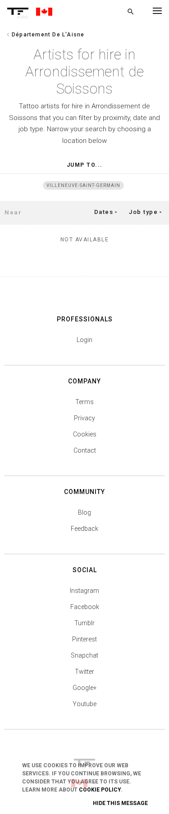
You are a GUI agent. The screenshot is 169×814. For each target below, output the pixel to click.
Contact (84, 450)
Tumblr (84, 623)
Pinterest (84, 639)
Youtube (84, 703)
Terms (84, 401)
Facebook (84, 606)
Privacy (84, 418)
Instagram (84, 590)
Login (84, 339)
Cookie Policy (100, 790)
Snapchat (84, 655)
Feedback (84, 528)
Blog (84, 512)
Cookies (84, 434)
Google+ (85, 687)
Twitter (84, 671)
